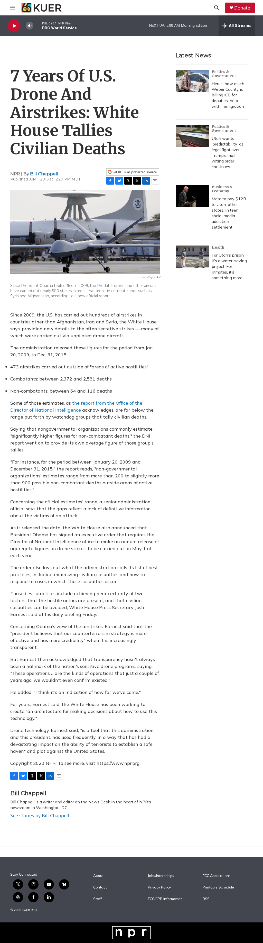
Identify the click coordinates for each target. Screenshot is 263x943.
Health (218, 247)
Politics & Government (224, 73)
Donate (242, 8)
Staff (97, 899)
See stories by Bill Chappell (39, 815)
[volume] (29, 26)
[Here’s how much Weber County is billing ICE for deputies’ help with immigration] (192, 81)
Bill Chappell (44, 173)
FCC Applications (217, 876)
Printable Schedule (218, 887)
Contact (100, 887)
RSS (206, 899)
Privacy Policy (159, 887)
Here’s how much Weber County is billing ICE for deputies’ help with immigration (228, 95)
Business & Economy (222, 189)
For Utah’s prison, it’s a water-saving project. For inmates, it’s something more (229, 266)
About (98, 876)
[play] (14, 26)
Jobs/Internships (161, 876)
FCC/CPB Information (165, 899)
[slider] (38, 25)
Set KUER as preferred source (134, 172)
